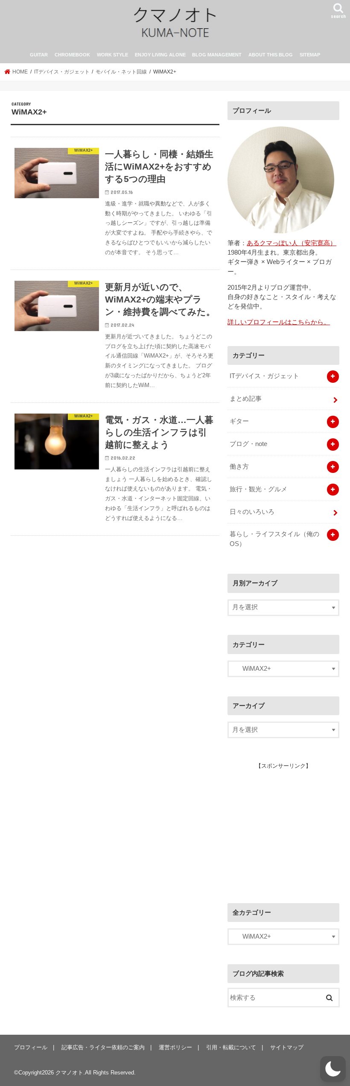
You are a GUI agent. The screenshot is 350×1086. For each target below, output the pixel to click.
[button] (333, 1069)
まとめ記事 (246, 398)
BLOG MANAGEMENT (217, 54)
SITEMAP (310, 54)
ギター (239, 421)
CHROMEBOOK (72, 54)
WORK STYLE (112, 54)
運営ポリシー (175, 1047)
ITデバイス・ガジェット (264, 376)
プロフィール (30, 1047)
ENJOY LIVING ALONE (160, 54)
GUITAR (39, 54)
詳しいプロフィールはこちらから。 (279, 322)
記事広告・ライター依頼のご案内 (103, 1047)
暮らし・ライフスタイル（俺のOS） (274, 539)
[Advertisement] (289, 828)
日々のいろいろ (252, 511)
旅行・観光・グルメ (258, 489)
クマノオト (69, 1072)
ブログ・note (248, 443)
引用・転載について (231, 1047)
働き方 (239, 466)
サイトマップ (286, 1047)
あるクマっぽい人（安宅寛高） (291, 243)
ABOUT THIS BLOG (270, 54)
